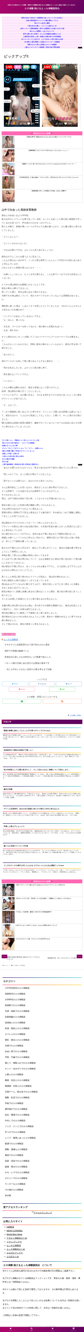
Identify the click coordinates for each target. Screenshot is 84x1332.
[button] (77, 628)
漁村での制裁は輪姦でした (17, 651)
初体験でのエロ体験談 (15, 1005)
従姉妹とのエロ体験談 (15, 1022)
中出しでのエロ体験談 (15, 1120)
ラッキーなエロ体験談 (15, 1184)
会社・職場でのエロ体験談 (17, 1115)
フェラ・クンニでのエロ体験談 (19, 1126)
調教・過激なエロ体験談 (16, 1149)
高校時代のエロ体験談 (15, 994)
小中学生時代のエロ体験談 (17, 988)
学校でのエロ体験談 (14, 1103)
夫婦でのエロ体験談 (14, 1045)
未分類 (8, 1195)
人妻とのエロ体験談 (14, 1074)
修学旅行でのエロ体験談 (16, 1109)
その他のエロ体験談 (14, 1190)
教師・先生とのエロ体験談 (17, 1080)
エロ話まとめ (13, 1256)
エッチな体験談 (11, 639)
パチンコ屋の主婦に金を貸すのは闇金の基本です (27, 663)
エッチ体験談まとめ (16, 1249)
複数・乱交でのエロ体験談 (17, 1097)
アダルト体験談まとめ (17, 1238)
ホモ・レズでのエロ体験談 (17, 1172)
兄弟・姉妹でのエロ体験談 (17, 1011)
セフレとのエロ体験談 (15, 1034)
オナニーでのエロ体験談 (16, 1178)
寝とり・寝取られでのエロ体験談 (20, 1063)
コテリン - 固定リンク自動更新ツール (80, 47)
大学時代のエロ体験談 (15, 999)
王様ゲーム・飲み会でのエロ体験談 (21, 1092)
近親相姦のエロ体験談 (15, 1017)
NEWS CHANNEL (15, 1231)
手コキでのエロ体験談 (15, 1132)
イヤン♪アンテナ (14, 1242)
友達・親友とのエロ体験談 (17, 1028)
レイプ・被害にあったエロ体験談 (20, 1138)
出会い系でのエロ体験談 (16, 1051)
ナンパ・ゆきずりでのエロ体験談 (20, 1069)
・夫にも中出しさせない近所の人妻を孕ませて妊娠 (28, 669)
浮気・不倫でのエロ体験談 (17, 1057)
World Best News (14, 1234)
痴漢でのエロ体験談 (14, 1143)
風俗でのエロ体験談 (14, 1155)
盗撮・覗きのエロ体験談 (16, 1167)
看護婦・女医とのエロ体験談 (18, 1086)
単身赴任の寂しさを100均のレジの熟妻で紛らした (28, 657)
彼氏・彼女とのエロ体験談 (17, 1040)
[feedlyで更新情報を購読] (21, 701)
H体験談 (10, 1227)
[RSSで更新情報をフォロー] (62, 701)
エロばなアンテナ (15, 1253)
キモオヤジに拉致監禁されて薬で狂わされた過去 (27, 644)
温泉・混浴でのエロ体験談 (17, 1161)
